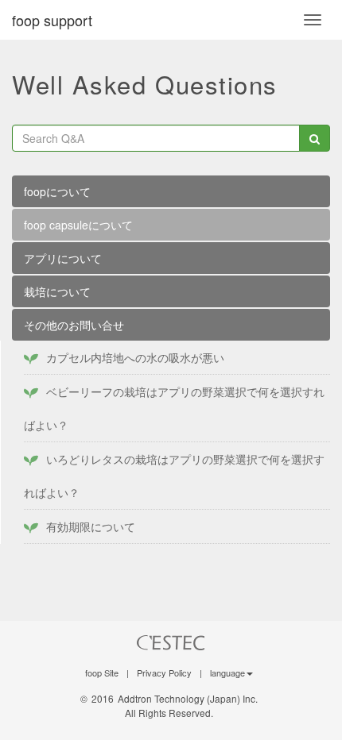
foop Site (102, 672)
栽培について (57, 291)
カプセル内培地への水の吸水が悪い (135, 357)
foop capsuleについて (78, 225)
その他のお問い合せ (74, 325)
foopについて (57, 191)
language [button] (227, 672)
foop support (52, 20)
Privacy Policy (164, 672)
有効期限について (90, 526)
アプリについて (63, 258)
